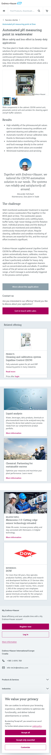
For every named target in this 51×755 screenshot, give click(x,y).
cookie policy (37, 726)
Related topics (12, 517)
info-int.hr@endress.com (17, 667)
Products (10, 354)
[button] (25, 627)
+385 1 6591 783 (14, 660)
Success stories (11, 20)
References (11, 568)
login (17, 376)
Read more (10, 371)
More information (13, 433)
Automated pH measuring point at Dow (19, 24)
